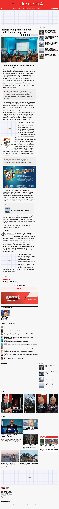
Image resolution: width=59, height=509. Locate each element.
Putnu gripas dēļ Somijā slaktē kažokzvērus (13, 358)
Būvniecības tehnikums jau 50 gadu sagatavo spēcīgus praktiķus (5, 318)
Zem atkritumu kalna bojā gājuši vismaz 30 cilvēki (21, 210)
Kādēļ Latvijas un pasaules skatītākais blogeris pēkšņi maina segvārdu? (20, 348)
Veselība (33, 8)
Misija (8, 504)
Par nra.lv (2, 504)
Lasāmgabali (28, 8)
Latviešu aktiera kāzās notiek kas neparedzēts (50, 55)
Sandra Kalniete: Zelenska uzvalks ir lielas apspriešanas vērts (18, 351)
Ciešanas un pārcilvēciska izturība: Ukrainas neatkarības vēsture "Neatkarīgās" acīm (18, 338)
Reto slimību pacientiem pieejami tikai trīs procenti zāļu (16, 341)
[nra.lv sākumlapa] (14, 3)
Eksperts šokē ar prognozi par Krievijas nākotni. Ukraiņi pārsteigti (9, 465)
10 (4, 355)
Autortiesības (23, 504)
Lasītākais (43, 28)
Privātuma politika (11, 504)
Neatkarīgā (4, 27)
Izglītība (8, 27)
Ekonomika (38, 8)
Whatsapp (19, 282)
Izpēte (24, 8)
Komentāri (19, 8)
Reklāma (5, 504)
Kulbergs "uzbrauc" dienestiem (28, 430)
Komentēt (19, 288)
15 (35, 447)
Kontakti (35, 504)
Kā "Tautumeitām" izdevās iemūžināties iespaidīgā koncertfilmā (18, 330)
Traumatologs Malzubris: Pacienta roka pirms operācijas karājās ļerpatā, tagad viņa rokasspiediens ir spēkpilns (20, 334)
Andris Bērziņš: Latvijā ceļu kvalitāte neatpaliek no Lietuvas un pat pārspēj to (20, 327)
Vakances (31, 504)
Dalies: (15, 285)
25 (13, 338)
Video (3, 392)
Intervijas (14, 8)
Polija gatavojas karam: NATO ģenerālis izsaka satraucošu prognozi (50, 31)
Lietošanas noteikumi (18, 504)
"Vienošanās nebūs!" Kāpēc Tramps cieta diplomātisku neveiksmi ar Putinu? (21, 354)
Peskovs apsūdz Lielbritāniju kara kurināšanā (10, 435)
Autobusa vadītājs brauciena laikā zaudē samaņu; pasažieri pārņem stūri (51, 37)
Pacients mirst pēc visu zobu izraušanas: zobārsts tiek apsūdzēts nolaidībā (51, 43)
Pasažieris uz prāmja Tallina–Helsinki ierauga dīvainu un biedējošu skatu (22, 207)
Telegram (14, 282)
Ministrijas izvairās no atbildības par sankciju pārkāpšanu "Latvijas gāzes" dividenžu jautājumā (20, 345)
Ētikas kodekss (28, 504)
